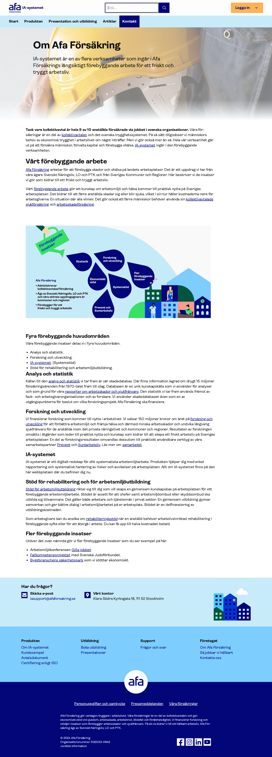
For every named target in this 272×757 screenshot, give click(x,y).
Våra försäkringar (183, 704)
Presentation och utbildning (73, 21)
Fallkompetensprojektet (50, 555)
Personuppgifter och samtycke (99, 704)
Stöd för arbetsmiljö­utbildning (50, 489)
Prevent (63, 445)
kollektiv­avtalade (199, 199)
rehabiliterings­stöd (101, 519)
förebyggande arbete (51, 189)
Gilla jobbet (81, 550)
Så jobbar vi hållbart (216, 652)
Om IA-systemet (35, 647)
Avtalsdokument (34, 658)
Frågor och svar (153, 647)
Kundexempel (32, 652)
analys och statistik (64, 381)
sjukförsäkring (37, 204)
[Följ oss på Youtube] (207, 742)
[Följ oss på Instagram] (189, 742)
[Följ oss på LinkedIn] (198, 742)
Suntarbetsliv (89, 445)
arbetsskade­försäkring (75, 204)
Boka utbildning (93, 647)
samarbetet (132, 445)
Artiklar (109, 21)
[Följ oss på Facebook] (180, 742)
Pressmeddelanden (147, 704)
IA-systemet (145, 145)
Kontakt (129, 21)
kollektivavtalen (74, 135)
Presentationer (93, 652)
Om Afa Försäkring (215, 647)
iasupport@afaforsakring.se (52, 599)
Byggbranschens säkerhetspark (56, 560)
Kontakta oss (210, 658)
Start (13, 21)
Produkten (33, 21)
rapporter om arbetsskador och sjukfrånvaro (102, 391)
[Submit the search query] (164, 8)
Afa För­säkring (37, 170)
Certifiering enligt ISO (39, 663)
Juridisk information (73, 746)
